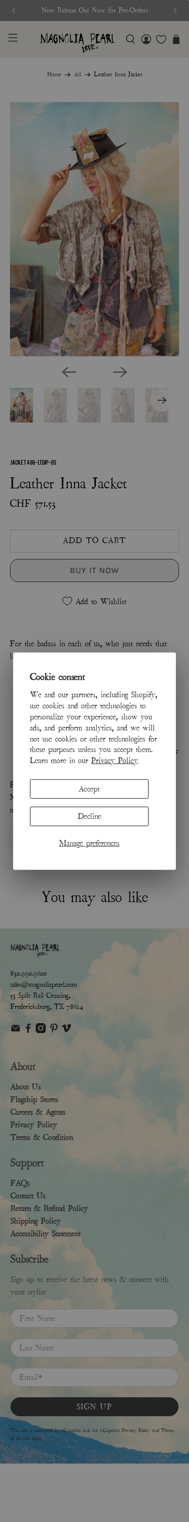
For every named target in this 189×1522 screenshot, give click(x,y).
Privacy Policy (114, 760)
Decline (89, 816)
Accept (89, 789)
